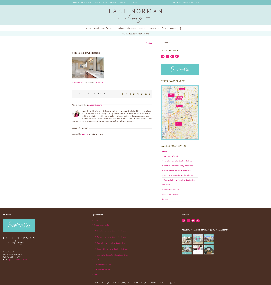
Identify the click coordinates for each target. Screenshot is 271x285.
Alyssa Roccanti (78, 82)
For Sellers (166, 185)
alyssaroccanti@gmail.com (191, 2)
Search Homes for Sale (170, 156)
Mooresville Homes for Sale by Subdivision (179, 180)
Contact (165, 199)
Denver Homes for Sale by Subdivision (177, 170)
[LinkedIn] (172, 56)
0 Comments (99, 82)
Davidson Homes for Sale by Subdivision (178, 166)
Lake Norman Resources (171, 189)
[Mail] (167, 56)
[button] (180, 28)
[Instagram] (163, 56)
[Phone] (177, 56)
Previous (149, 43)
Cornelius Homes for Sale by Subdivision (178, 161)
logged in (85, 134)
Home (164, 151)
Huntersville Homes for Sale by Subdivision (179, 175)
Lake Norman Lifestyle (170, 194)
